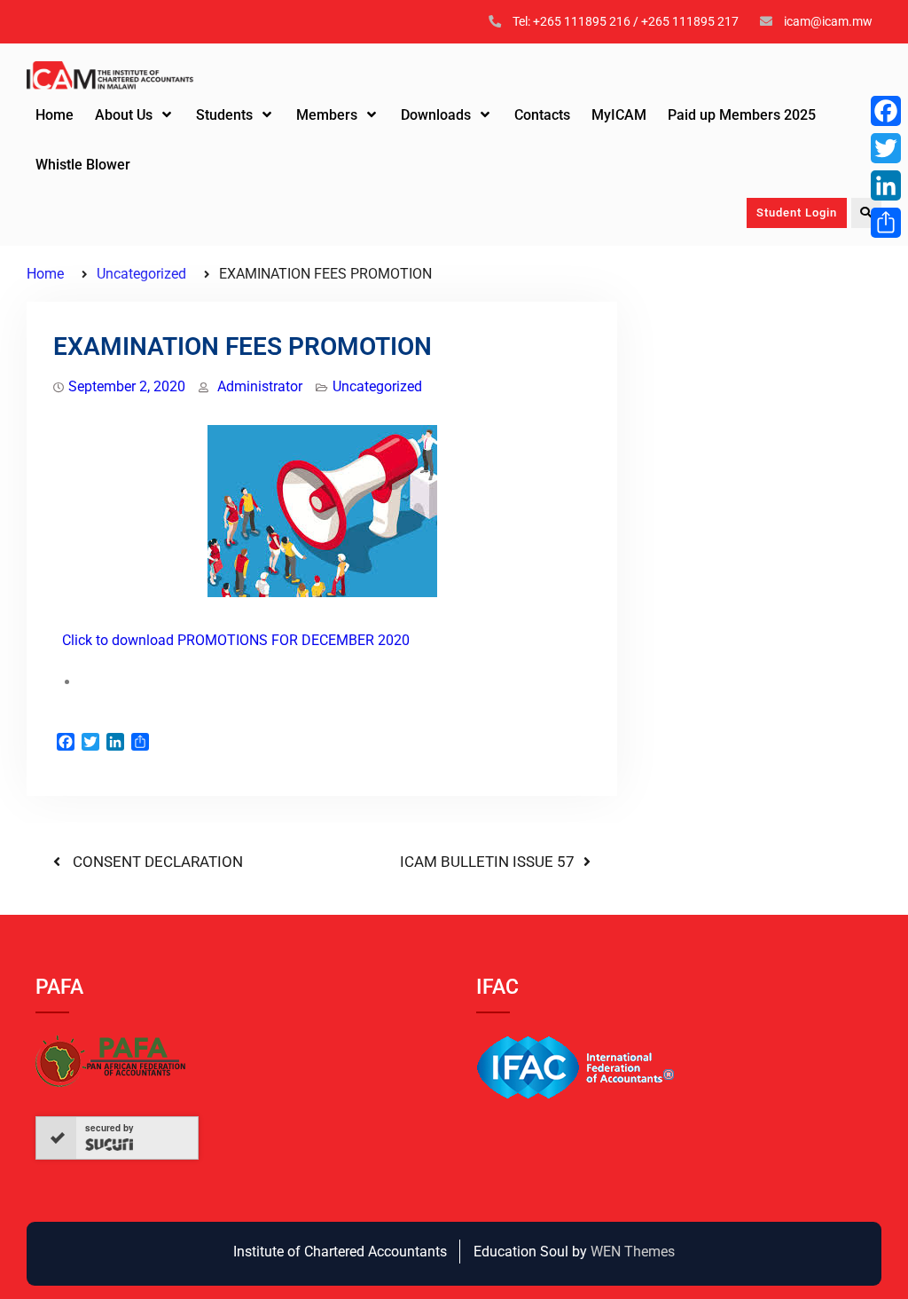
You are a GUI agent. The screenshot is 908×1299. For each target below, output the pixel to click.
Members (326, 114)
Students (224, 114)
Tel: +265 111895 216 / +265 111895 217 (626, 21)
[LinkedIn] (885, 185)
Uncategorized (377, 386)
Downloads (436, 114)
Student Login (796, 212)
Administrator (259, 386)
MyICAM (618, 114)
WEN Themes (633, 1251)
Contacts (542, 114)
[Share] (885, 222)
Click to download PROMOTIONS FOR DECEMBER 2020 (236, 640)
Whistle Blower (82, 164)
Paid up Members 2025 (742, 114)
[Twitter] (885, 148)
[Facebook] (885, 111)
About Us (124, 114)
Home (54, 114)
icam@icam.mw (828, 21)
